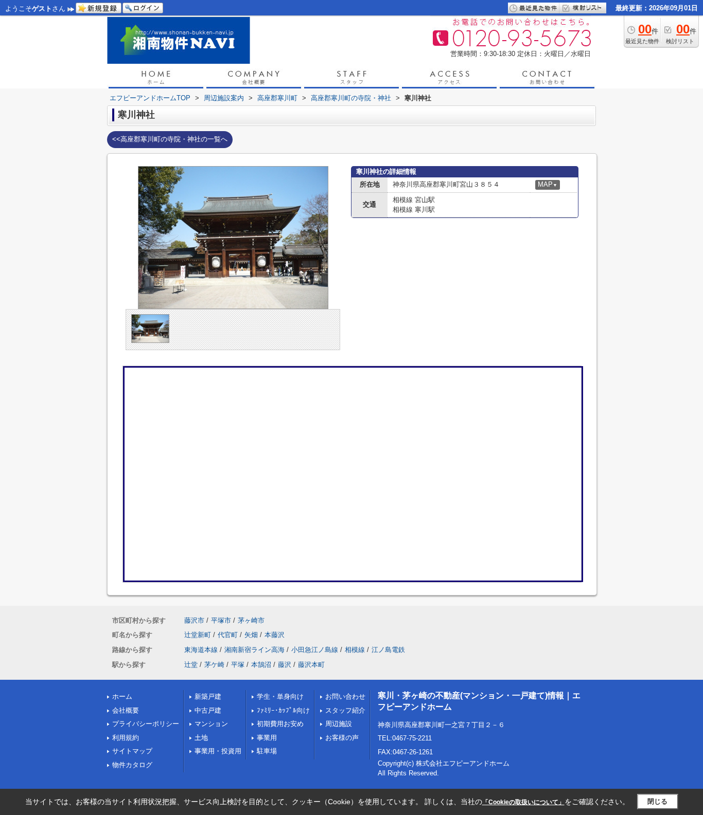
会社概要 (125, 710)
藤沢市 (194, 620)
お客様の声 (342, 737)
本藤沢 (275, 635)
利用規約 (125, 737)
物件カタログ (132, 765)
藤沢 (284, 664)
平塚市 (221, 620)
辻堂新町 (197, 635)
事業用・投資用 (218, 751)
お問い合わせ (345, 696)
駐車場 (267, 751)
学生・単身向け (280, 696)
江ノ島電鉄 (388, 650)
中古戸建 (208, 710)
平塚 (237, 664)
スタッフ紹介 (345, 710)
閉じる (657, 801)
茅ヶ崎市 (251, 620)
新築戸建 (208, 696)
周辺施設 (338, 724)
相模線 (355, 650)
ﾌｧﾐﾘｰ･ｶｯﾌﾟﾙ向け (283, 710)
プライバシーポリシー (145, 724)
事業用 (267, 737)
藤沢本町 (311, 664)
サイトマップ (132, 751)
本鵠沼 (261, 664)
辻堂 (191, 664)
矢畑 (251, 635)
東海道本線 (201, 650)
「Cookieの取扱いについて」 (523, 802)
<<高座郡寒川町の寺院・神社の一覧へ (169, 139)
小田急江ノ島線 (314, 650)
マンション (211, 724)
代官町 (228, 635)
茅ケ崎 (214, 664)
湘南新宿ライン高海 (254, 650)
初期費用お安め (280, 724)
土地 (201, 737)
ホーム (122, 696)
